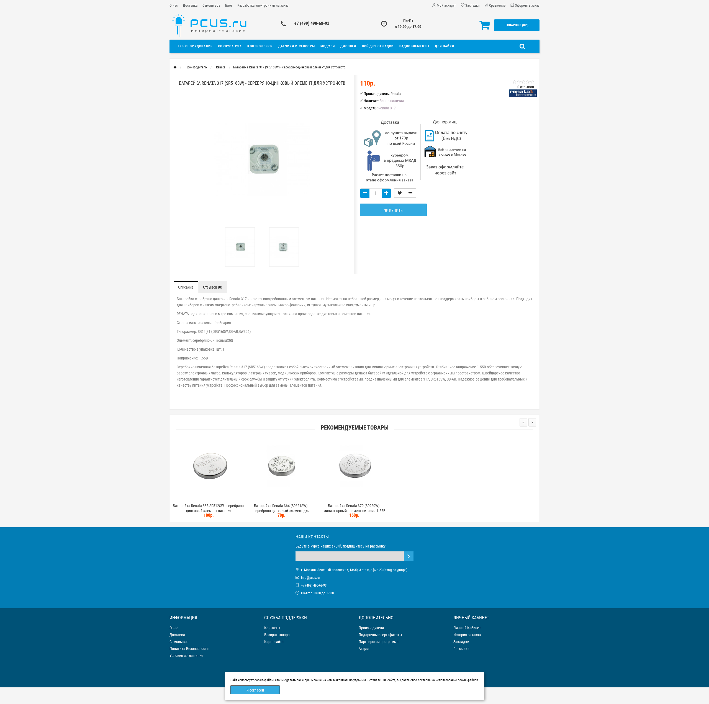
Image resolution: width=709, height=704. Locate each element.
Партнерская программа (379, 641)
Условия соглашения (186, 655)
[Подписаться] (408, 556)
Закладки (461, 641)
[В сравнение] (410, 193)
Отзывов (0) (212, 287)
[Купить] (196, 498)
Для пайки (444, 46)
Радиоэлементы (414, 46)
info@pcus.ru (310, 577)
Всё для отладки (378, 46)
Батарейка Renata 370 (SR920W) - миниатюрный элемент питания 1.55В (354, 508)
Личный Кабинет (467, 628)
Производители (371, 628)
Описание (186, 287)
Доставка (190, 5)
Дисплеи (348, 46)
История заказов (467, 635)
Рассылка (461, 648)
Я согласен (255, 690)
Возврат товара (277, 635)
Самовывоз (211, 5)
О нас (173, 5)
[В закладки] (399, 193)
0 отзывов (525, 87)
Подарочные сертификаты (380, 635)
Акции (364, 648)
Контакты (272, 628)
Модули (327, 46)
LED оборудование (195, 46)
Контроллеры (260, 46)
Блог (228, 5)
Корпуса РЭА (230, 46)
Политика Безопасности (189, 648)
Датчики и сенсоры (296, 46)
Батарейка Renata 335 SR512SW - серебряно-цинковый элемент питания (209, 508)
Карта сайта (274, 641)
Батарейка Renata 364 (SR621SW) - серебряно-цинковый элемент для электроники (282, 510)
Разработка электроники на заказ (263, 5)
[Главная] (175, 67)
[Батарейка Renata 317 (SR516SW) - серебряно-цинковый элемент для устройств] (240, 247)
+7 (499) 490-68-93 (311, 23)
